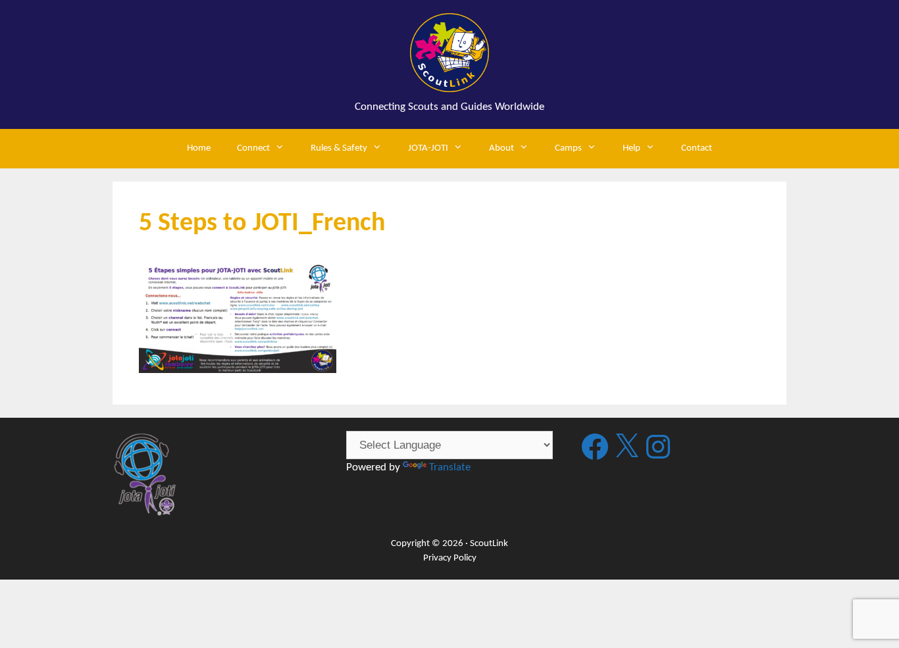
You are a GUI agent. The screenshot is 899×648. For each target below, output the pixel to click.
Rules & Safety (339, 148)
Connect (253, 148)
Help (631, 148)
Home (199, 148)
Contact (696, 148)
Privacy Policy (449, 558)
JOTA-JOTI (428, 148)
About (501, 148)
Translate (450, 467)
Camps (568, 148)
